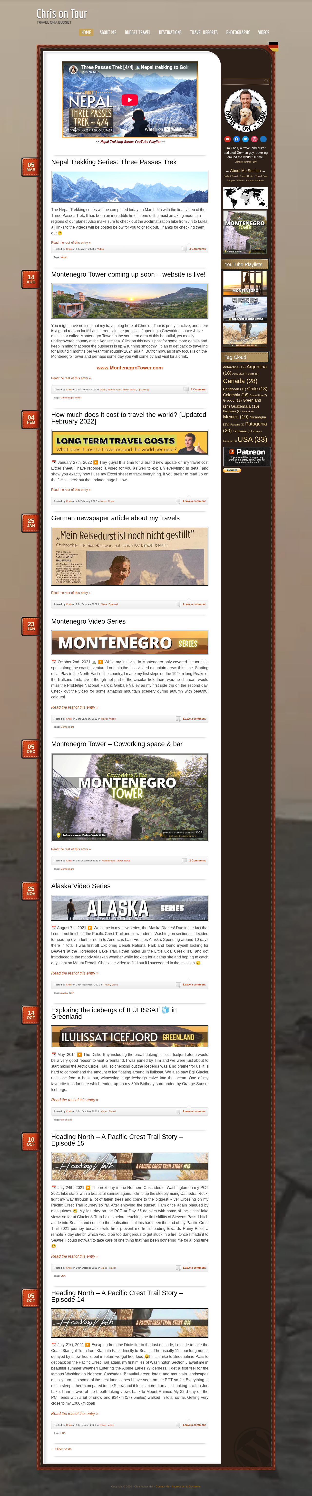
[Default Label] (227, 139)
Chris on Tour (62, 13)
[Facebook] (236, 139)
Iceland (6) (248, 411)
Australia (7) (239, 373)
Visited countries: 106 (246, 162)
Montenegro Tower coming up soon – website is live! (128, 274)
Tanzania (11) (243, 431)
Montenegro (67, 726)
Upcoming (143, 389)
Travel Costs (246, 176)
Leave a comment (194, 501)
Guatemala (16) (245, 406)
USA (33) (252, 439)
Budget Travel (137, 32)
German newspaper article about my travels (115, 518)
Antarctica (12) (234, 367)
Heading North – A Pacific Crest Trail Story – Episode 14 (117, 1296)
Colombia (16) (236, 394)
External (113, 604)
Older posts (61, 1449)
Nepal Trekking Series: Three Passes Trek (114, 162)
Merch (240, 180)
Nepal (63, 257)
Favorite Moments (255, 180)
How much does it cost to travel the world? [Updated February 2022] (128, 418)
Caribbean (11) (234, 389)
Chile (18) (257, 388)
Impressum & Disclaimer (186, 1486)
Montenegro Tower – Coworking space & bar (117, 744)
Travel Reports (204, 32)
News (133, 389)
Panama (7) (237, 424)
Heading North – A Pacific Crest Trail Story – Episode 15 (117, 1140)
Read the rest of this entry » (71, 242)
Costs (111, 501)
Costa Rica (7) (258, 395)
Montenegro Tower (118, 389)
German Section (272, 48)
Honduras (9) (232, 411)
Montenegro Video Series (88, 621)
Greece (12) (232, 400)
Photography (238, 32)
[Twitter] (245, 139)
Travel (104, 718)
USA (71, 993)
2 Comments (197, 860)
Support (231, 180)
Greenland (66, 1119)
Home (86, 32)
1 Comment (198, 389)
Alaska (64, 993)
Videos (263, 32)
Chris (69, 249)
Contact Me (162, 1486)
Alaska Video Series (81, 886)
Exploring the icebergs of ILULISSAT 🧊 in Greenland (114, 1013)
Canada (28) (240, 381)
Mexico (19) (236, 416)
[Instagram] (254, 139)
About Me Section (245, 171)
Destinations (170, 32)
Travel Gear (261, 176)
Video (100, 249)
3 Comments (197, 248)
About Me (107, 32)
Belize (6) (253, 373)
